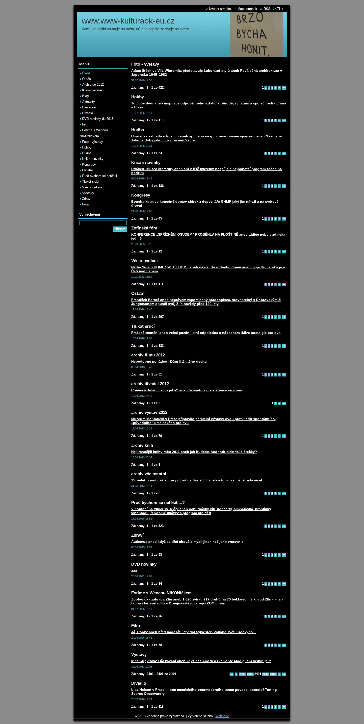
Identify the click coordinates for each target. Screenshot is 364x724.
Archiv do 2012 (93, 84)
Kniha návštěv (92, 90)
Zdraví (86, 198)
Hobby (86, 147)
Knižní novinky (93, 159)
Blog (85, 96)
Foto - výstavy (92, 142)
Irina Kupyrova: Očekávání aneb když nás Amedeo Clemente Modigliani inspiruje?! (201, 661)
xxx (134, 571)
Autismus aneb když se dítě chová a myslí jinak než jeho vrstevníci (187, 542)
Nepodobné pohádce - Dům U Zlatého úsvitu (169, 361)
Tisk (280, 9)
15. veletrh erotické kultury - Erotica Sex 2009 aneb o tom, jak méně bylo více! (196, 480)
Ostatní (87, 170)
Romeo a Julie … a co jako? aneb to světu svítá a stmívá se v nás (186, 390)
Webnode (222, 716)
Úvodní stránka (220, 9)
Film (85, 124)
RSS (267, 9)
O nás (86, 79)
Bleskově (89, 107)
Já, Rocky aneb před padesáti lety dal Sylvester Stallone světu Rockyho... (193, 632)
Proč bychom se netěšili (99, 176)
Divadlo (87, 113)
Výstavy (88, 193)
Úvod (86, 73)
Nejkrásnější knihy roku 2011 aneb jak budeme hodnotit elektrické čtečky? (194, 452)
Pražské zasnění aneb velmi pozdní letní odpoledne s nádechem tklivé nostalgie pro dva (206, 333)
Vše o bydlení (92, 187)
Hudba (86, 153)
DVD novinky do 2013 (97, 119)
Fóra (85, 204)
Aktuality (88, 101)
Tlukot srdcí (90, 181)
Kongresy (89, 164)
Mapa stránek (247, 9)
